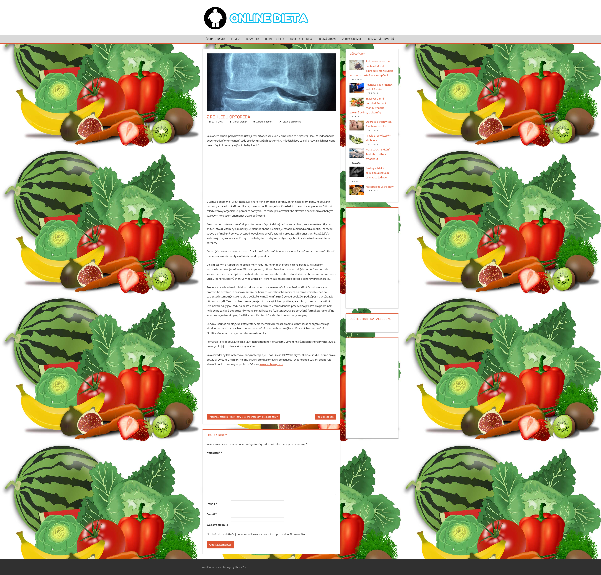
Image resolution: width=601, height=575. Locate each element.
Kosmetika (252, 39)
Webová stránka (217, 525)
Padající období (325, 417)
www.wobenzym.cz (271, 364)
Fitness (235, 39)
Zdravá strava (327, 39)
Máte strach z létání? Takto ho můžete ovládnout (378, 154)
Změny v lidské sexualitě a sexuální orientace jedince (377, 172)
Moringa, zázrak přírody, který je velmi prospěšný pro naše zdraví (244, 417)
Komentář (214, 452)
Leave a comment (292, 121)
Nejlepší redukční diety (380, 186)
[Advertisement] (271, 173)
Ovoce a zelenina (301, 39)
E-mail (212, 514)
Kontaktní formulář (381, 39)
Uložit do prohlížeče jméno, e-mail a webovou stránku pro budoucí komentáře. (258, 534)
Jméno (212, 503)
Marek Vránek (240, 121)
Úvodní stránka (215, 39)
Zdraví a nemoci (352, 39)
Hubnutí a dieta (274, 39)
